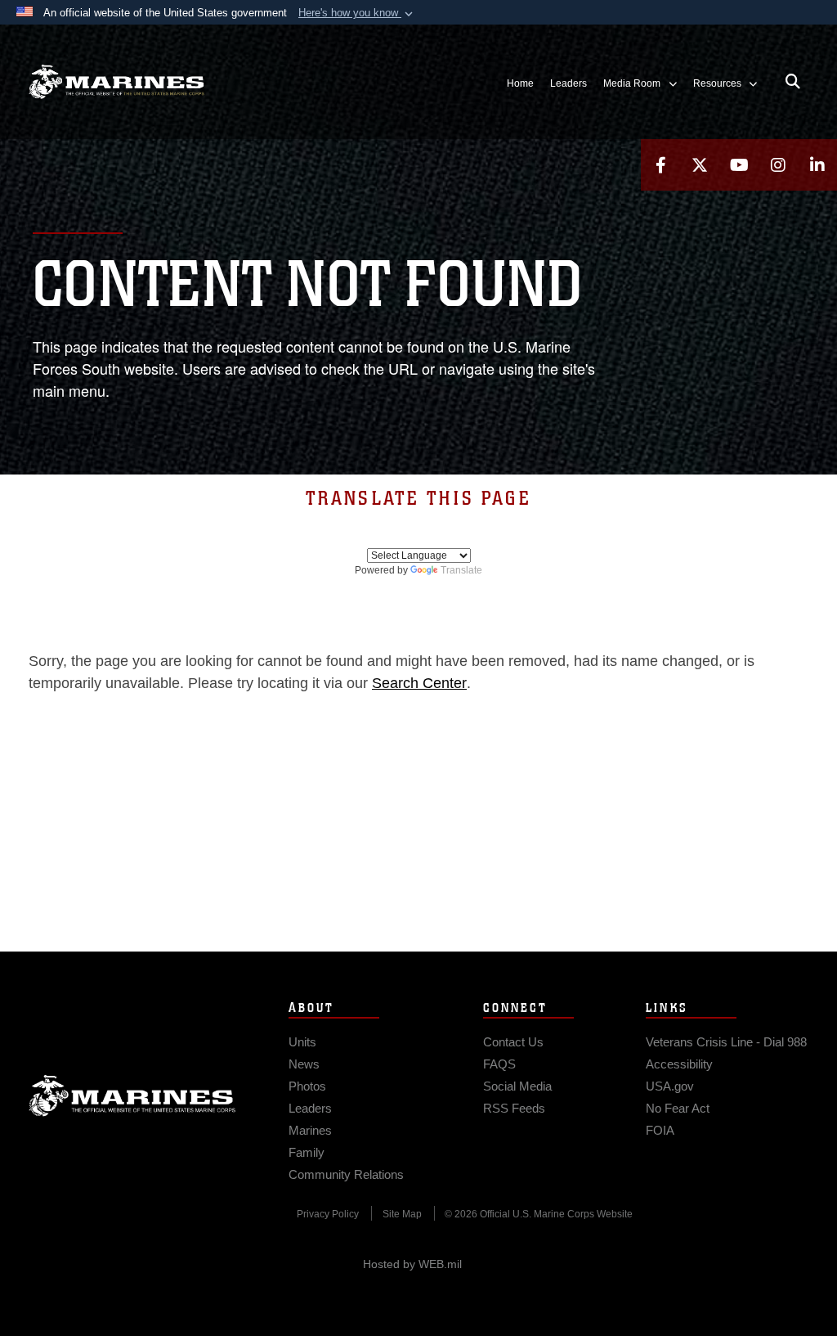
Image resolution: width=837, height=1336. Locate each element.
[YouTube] (739, 165)
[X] (699, 165)
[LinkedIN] (817, 165)
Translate (461, 570)
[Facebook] (660, 165)
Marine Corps (132, 1095)
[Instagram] (778, 165)
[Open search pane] (792, 82)
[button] (357, 13)
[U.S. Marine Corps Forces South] (116, 82)
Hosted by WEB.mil (412, 1264)
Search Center (419, 683)
